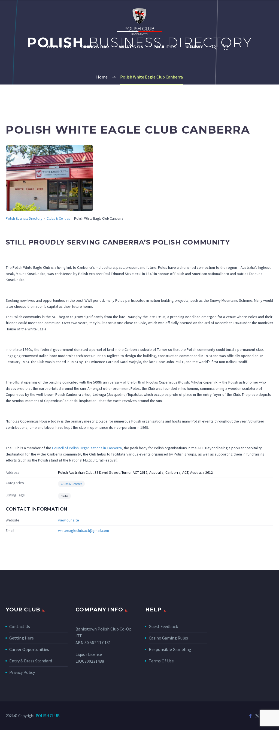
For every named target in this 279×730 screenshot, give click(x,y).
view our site (68, 520)
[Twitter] (257, 716)
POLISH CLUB (48, 715)
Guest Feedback (163, 626)
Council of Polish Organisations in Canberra (87, 447)
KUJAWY (194, 46)
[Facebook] (250, 716)
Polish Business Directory (24, 218)
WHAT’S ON (131, 46)
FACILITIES (164, 46)
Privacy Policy (22, 672)
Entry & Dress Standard (30, 660)
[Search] (214, 47)
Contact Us (19, 626)
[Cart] (227, 47)
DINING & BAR (95, 46)
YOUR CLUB (58, 46)
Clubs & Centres (58, 218)
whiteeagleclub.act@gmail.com (83, 530)
